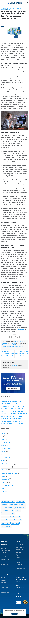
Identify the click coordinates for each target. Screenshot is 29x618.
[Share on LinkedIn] (19, 337)
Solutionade (20, 330)
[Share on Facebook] (11, 337)
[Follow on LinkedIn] (20, 596)
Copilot (3, 451)
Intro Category (12, 343)
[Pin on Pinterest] (17, 337)
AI (1, 436)
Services (3, 482)
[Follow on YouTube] (22, 596)
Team (3, 488)
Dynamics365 (20, 507)
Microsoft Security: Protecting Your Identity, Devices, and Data (12, 402)
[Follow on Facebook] (16, 596)
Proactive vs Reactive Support (18, 348)
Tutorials (4, 491)
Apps (14, 8)
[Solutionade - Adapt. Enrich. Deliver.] (14, 3)
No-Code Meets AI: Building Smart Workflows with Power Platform (12, 418)
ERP (18, 510)
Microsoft (4, 470)
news (4, 520)
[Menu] (2, 3)
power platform (15, 520)
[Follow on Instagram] (18, 596)
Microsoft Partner (8, 514)
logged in (14, 366)
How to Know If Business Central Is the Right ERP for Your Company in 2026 (13, 407)
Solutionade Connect (8, 485)
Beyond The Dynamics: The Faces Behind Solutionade (7, 354)
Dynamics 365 (4, 8)
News (8, 9)
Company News (6, 448)
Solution (15, 523)
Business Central (6, 442)
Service (5, 523)
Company (20, 501)
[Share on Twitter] (13, 337)
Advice (10, 8)
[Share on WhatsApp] (9, 337)
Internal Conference (7, 464)
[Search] (27, 2)
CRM (2, 455)
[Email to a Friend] (15, 337)
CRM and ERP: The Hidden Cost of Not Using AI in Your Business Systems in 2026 (14, 412)
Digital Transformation (17, 504)
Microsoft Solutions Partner (11, 517)
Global (17, 8)
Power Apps (5, 479)
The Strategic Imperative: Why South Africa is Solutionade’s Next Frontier (12, 423)
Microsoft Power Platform (9, 473)
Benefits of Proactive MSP (8, 344)
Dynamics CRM (7, 510)
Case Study (5, 445)
